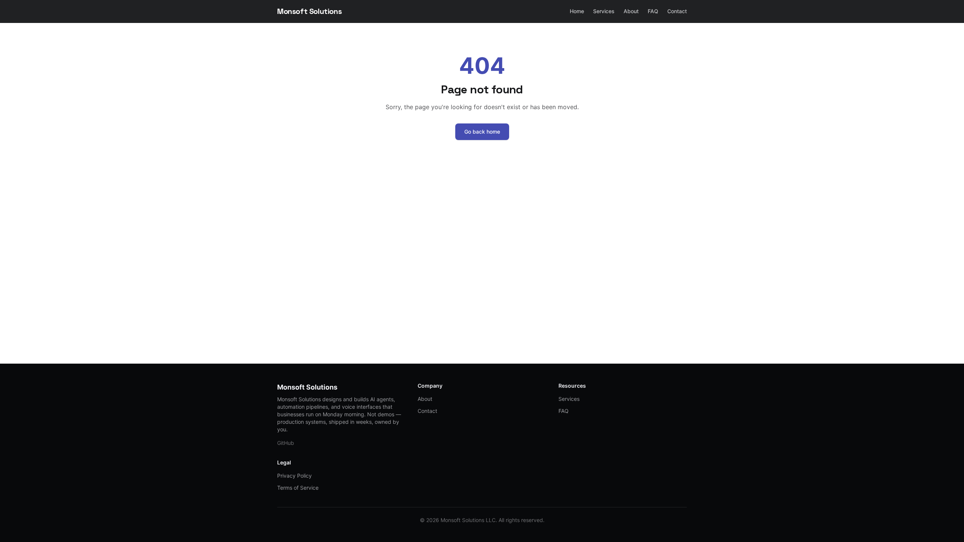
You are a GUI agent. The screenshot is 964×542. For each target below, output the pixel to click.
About (631, 11)
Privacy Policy (294, 475)
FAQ (653, 11)
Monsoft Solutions (309, 11)
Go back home (482, 131)
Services (604, 11)
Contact (677, 11)
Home (577, 11)
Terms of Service (298, 487)
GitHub (285, 443)
